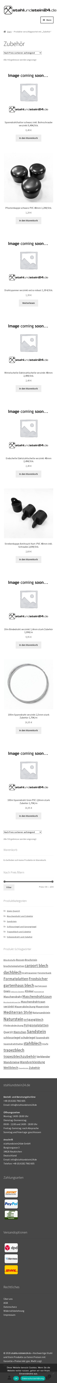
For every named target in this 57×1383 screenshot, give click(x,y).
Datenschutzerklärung (33, 1378)
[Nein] (53, 1373)
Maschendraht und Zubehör (20, 916)
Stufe (45, 1044)
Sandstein (12, 921)
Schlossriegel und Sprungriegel (21, 926)
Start (9, 31)
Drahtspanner (29, 973)
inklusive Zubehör (17, 992)
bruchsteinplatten (13, 966)
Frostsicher (38, 978)
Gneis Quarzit (13, 911)
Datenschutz (10, 1306)
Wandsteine (11, 1062)
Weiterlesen (28, 302)
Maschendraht (12, 997)
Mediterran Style (17, 1012)
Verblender (43, 1056)
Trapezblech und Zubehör (19, 931)
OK (16, 1378)
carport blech (36, 965)
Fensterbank (44, 973)
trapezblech (13, 1050)
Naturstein (13, 1019)
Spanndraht (42, 1037)
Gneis (6, 991)
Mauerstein (42, 1006)
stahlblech (33, 1043)
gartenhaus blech (18, 985)
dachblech (12, 972)
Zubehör (34, 1068)
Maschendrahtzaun (37, 996)
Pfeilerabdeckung (13, 1025)
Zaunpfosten (23, 1068)
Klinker (29, 991)
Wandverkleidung (32, 1062)
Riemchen (19, 1032)
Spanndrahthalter (13, 1044)
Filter (8, 887)
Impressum (9, 1314)
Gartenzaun (41, 986)
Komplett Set (39, 992)
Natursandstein (41, 1012)
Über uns (8, 1298)
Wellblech (10, 1067)
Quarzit (8, 1032)
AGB (5, 1302)
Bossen (20, 960)
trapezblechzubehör (19, 1056)
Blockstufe (9, 960)
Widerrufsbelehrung (13, 1310)
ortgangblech (33, 1019)
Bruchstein (31, 960)
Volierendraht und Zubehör (19, 937)
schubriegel (28, 1037)
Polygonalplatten (36, 1025)
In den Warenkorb (28, 137)
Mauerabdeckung (25, 1006)
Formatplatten (15, 978)
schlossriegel (11, 1037)
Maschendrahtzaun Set (11, 1002)
